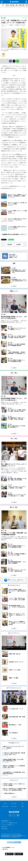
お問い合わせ (4, 826)
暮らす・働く (21, 5)
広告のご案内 (4, 828)
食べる (7, 5)
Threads (17, 815)
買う (17, 5)
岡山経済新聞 (14, 2)
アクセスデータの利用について (8, 824)
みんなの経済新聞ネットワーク (14, 842)
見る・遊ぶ (12, 5)
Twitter (14, 815)
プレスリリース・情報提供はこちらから (10, 822)
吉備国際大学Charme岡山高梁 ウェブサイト (13, 234)
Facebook (10, 815)
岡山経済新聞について (6, 820)
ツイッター (4, 26)
